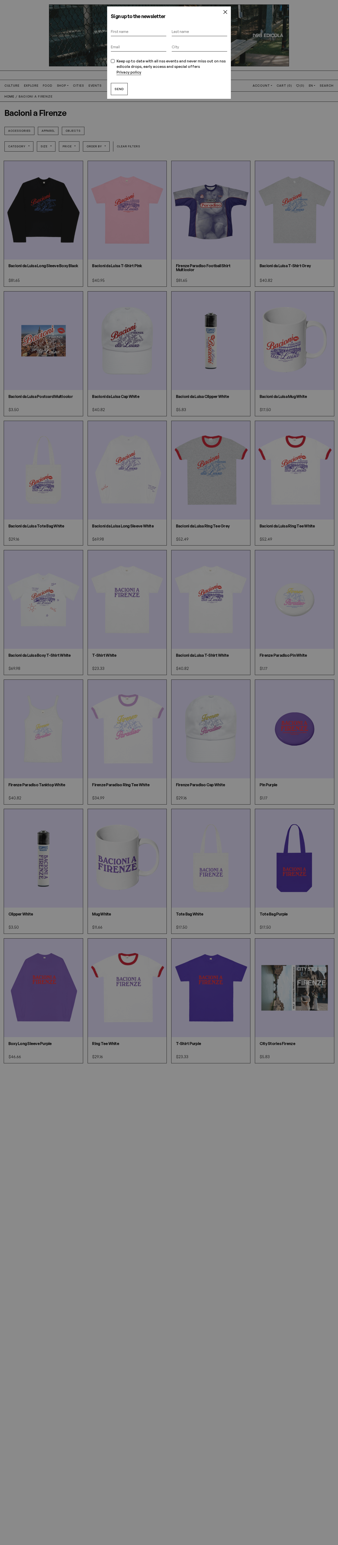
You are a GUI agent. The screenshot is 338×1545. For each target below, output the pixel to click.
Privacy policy (129, 72)
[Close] (225, 12)
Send (119, 89)
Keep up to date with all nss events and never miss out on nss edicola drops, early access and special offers (171, 67)
